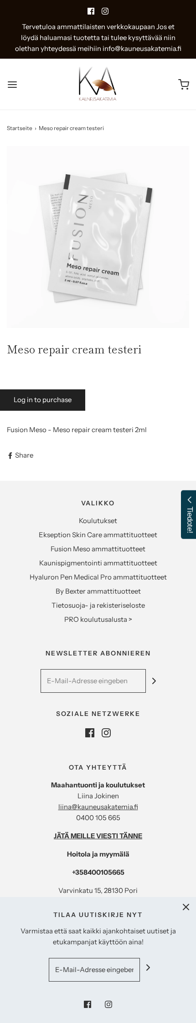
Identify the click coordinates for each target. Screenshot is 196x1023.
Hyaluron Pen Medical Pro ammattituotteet (98, 577)
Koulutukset (98, 520)
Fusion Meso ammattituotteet (98, 548)
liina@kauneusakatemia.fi (98, 806)
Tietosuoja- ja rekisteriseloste (98, 605)
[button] (98, 237)
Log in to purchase (43, 399)
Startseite (19, 128)
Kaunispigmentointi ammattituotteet (98, 563)
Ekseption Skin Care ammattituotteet (98, 534)
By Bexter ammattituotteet (98, 591)
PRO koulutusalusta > (98, 619)
